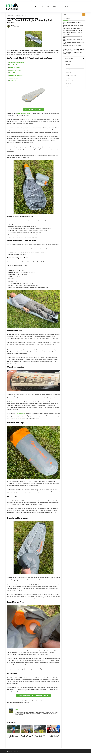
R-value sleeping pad (20, 413)
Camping (42, 6)
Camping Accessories (70, 75)
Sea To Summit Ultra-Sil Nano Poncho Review (40, 737)
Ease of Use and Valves (15, 78)
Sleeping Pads (31, 18)
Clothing (55, 6)
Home (36, 6)
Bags (61, 6)
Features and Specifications (16, 62)
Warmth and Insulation (15, 67)
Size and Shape (13, 72)
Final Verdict (12, 80)
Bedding (9, 18)
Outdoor (67, 6)
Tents (67, 64)
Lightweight (21, 18)
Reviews (26, 18)
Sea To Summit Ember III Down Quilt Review (72, 32)
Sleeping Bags (69, 67)
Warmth (36, 18)
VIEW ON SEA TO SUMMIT (34, 109)
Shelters (67, 72)
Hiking (48, 6)
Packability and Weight (15, 70)
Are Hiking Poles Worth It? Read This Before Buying (27, 737)
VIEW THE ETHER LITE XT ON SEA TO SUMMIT (33, 695)
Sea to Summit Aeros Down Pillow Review (72, 45)
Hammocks (68, 69)
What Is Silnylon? (67, 34)
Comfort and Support (14, 64)
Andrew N (13, 25)
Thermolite (13, 401)
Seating (67, 86)
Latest (17, 18)
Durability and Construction (16, 75)
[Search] (83, 14)
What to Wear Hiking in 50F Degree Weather (53, 736)
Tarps (67, 78)
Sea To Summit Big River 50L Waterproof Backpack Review (12, 737)
